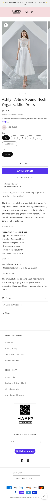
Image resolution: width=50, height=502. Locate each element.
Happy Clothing (20, 497)
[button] (3, 12)
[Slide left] (19, 94)
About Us (9, 342)
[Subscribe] (40, 442)
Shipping (5, 114)
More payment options (25, 177)
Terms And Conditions (14, 354)
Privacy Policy (11, 348)
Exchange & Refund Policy (16, 383)
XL (38, 138)
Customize (9, 144)
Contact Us (10, 377)
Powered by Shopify (33, 497)
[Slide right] (31, 94)
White (7, 154)
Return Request (12, 360)
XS (6, 138)
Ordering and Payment (15, 395)
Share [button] (7, 313)
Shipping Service (12, 389)
